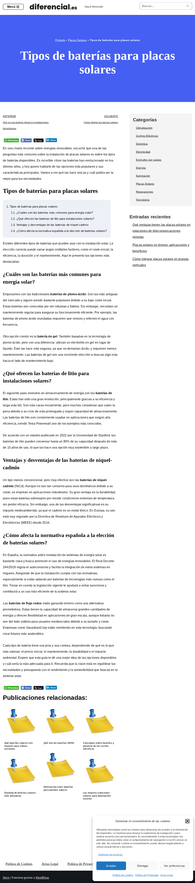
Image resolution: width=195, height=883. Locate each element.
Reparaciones (144, 191)
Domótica (142, 143)
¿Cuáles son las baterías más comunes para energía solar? (52, 212)
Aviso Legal (166, 875)
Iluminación (143, 175)
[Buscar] (188, 6)
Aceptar (111, 865)
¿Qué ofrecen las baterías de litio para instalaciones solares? (52, 218)
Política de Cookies (123, 875)
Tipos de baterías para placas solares (32, 206)
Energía (141, 167)
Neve (6, 877)
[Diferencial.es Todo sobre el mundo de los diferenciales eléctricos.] (54, 7)
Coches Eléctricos (147, 135)
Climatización (144, 127)
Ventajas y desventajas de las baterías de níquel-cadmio (49, 224)
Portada (60, 40)
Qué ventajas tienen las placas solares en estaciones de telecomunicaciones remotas (161, 231)
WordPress (42, 877)
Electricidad (143, 151)
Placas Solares (77, 40)
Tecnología (142, 199)
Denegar (142, 865)
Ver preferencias (174, 865)
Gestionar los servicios (110, 854)
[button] (187, 821)
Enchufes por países (148, 159)
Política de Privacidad (146, 875)
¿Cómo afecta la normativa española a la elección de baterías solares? (59, 230)
